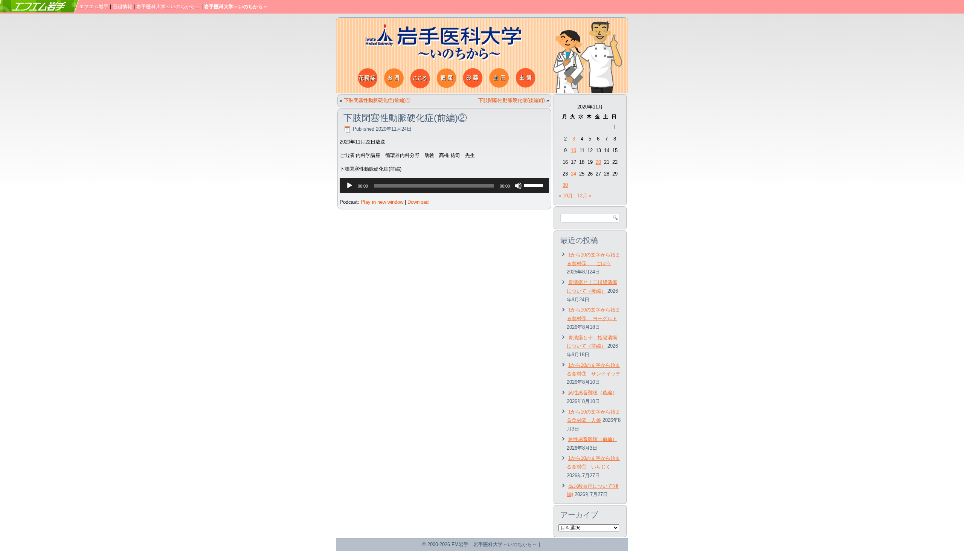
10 (573, 150)
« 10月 (565, 195)
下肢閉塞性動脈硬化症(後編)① (511, 100)
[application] (444, 185)
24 (573, 174)
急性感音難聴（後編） (592, 392)
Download (418, 202)
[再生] (349, 185)
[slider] (534, 185)
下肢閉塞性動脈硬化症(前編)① (377, 100)
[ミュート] (518, 185)
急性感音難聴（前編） (592, 439)
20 (598, 162)
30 (565, 185)
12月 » (584, 195)
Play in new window (382, 202)
